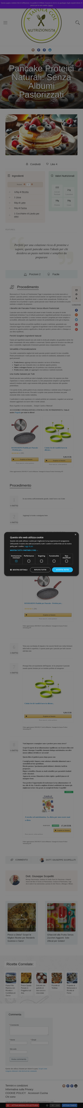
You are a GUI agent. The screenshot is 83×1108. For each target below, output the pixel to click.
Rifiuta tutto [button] (40, 570)
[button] (41, 550)
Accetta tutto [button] (62, 570)
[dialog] (41, 554)
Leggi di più (28, 546)
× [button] (75, 534)
